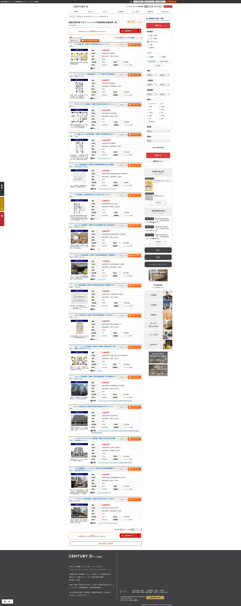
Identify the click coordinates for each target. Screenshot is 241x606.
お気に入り (150, 1)
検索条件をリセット (158, 161)
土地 (150, 44)
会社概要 (120, 11)
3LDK (162, 115)
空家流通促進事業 (95, 587)
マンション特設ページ (93, 574)
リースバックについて (158, 264)
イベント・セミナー (89, 569)
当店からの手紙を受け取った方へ (103, 584)
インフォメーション (75, 569)
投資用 (151, 47)
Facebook (107, 592)
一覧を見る (158, 202)
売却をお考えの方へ (85, 584)
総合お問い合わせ (155, 597)
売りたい (105, 11)
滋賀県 (151, 57)
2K (150, 109)
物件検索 (81, 574)
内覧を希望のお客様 (97, 577)
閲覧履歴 (161, 1)
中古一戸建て (153, 38)
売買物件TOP (73, 574)
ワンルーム (152, 103)
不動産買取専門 (83, 587)
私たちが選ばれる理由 (75, 592)
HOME (76, 11)
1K (162, 103)
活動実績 (87, 592)
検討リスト (72, 577)
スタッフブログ (96, 566)
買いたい (90, 11)
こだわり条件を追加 (157, 147)
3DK (150, 115)
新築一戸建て (153, 35)
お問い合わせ (168, 6)
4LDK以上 (152, 121)
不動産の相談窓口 (97, 592)
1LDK (162, 106)
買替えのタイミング (84, 577)
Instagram (72, 595)
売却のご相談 (73, 584)
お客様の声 (150, 11)
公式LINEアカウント (83, 595)
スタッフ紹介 (135, 11)
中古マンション (154, 41)
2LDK (151, 112)
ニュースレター (101, 569)
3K (162, 112)
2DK (162, 109)
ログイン (171, 1)
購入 (158, 250)
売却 (158, 257)
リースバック (73, 587)
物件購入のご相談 (74, 580)
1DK (150, 106)
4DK (162, 118)
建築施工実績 (105, 574)
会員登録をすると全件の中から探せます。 (92, 31)
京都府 (163, 57)
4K (150, 118)
